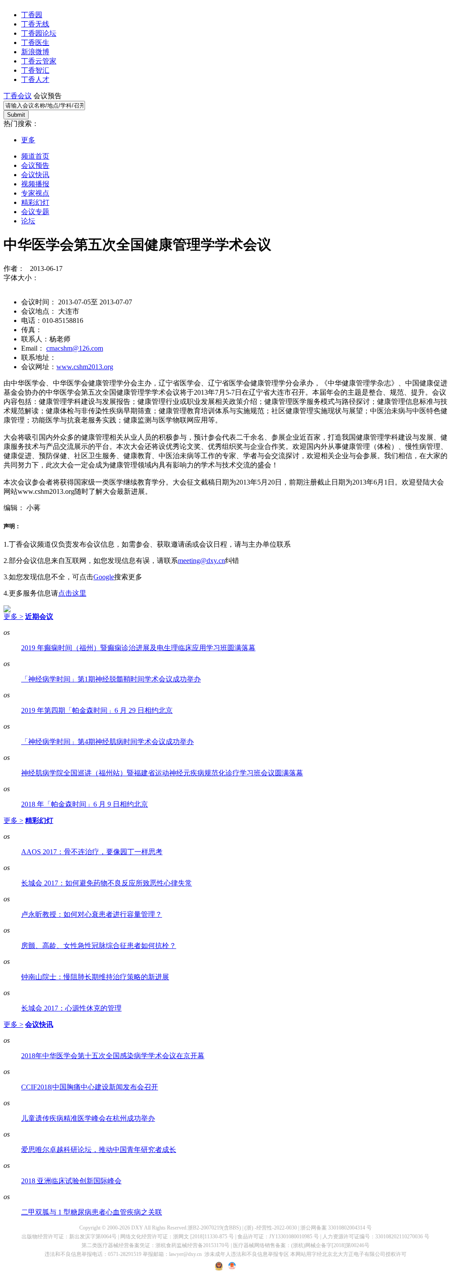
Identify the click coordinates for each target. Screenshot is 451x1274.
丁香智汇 (35, 70)
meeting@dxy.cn (201, 560)
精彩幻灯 (35, 202)
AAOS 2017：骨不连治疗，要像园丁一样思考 (92, 852)
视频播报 (35, 184)
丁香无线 (35, 24)
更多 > (13, 616)
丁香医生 (35, 42)
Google (103, 577)
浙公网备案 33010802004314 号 (336, 1228)
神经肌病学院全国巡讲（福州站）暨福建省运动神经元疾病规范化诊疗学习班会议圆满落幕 (162, 773)
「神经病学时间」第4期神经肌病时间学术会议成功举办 (107, 741)
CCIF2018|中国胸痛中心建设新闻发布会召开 (89, 1087)
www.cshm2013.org (84, 366)
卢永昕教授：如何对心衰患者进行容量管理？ (91, 914)
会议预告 (35, 165)
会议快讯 (35, 174)
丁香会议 (18, 96)
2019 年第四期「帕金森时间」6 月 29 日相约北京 (97, 710)
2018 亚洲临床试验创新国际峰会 (71, 1181)
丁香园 (31, 15)
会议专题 (35, 211)
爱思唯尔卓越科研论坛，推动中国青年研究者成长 (98, 1149)
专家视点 (35, 193)
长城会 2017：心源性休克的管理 (71, 1008)
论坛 (28, 221)
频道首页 (35, 156)
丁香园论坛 (38, 33)
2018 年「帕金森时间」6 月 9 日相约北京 (84, 804)
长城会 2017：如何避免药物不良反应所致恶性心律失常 (106, 883)
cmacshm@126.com (74, 348)
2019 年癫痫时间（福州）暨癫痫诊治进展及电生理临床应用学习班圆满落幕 (138, 648)
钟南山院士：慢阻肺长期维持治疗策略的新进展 (95, 977)
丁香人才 (35, 79)
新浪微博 (35, 52)
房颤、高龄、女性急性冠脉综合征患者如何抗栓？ (98, 945)
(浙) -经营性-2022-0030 (270, 1228)
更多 (28, 140)
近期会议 (39, 616)
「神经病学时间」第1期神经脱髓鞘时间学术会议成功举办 (111, 679)
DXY (137, 1228)
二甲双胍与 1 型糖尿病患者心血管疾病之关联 (91, 1212)
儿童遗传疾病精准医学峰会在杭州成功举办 (88, 1118)
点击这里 (72, 593)
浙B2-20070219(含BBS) (214, 1228)
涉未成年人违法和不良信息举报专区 (246, 1254)
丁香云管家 (38, 61)
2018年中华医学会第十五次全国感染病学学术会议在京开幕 (112, 1055)
